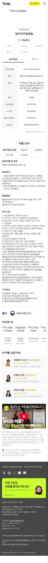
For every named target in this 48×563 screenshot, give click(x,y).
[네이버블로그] (25, 473)
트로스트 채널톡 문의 (16, 521)
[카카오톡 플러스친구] (19, 473)
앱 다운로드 (34, 3)
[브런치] (14, 473)
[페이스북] (4, 473)
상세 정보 (13, 59)
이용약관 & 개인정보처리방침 (12, 467)
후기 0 (35, 59)
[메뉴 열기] (44, 3)
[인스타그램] (9, 473)
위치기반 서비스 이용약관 (33, 467)
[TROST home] (7, 3)
